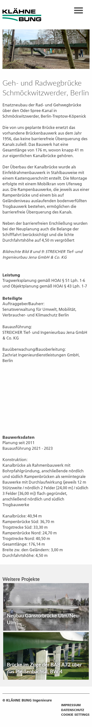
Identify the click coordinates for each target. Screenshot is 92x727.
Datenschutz (72, 710)
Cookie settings (75, 714)
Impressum (71, 705)
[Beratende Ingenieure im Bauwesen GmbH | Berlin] (21, 14)
